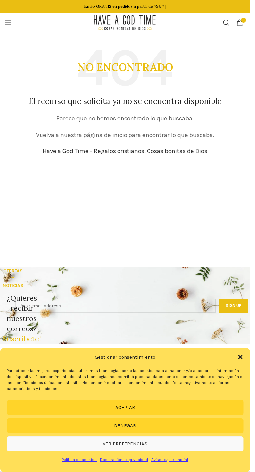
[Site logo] (125, 22)
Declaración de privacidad (124, 459)
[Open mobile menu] (8, 22)
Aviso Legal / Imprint (169, 459)
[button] (240, 357)
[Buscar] (226, 22)
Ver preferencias (125, 444)
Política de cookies (79, 459)
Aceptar (125, 407)
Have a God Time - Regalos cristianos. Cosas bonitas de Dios (125, 151)
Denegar (125, 425)
